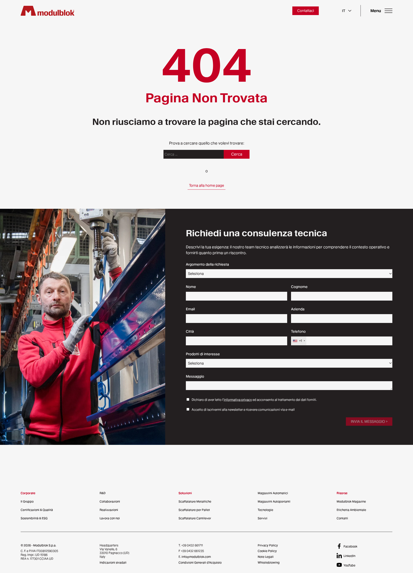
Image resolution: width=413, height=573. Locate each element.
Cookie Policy (267, 551)
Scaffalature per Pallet (194, 510)
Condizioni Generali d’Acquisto (200, 562)
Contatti (342, 518)
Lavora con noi (110, 518)
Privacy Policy (268, 545)
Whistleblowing (269, 562)
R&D (103, 493)
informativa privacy (238, 399)
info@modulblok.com (196, 556)
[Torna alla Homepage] (47, 10)
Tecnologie (265, 510)
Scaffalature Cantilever (195, 518)
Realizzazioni (109, 510)
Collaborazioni (110, 501)
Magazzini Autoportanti (274, 501)
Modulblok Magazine (351, 501)
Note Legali (266, 556)
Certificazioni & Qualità (37, 510)
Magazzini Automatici (273, 493)
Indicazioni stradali (113, 562)
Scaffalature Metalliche (195, 501)
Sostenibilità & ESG (34, 518)
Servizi (262, 518)
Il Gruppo (27, 501)
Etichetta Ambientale (351, 510)
